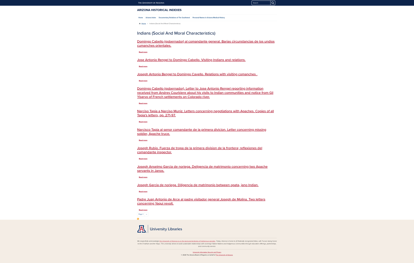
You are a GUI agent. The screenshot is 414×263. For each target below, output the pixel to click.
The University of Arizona (224, 255)
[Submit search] (273, 3)
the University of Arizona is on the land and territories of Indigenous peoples (187, 241)
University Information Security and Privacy (207, 252)
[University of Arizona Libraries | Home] (159, 229)
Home (140, 17)
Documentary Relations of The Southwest (174, 17)
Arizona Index (151, 17)
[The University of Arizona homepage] (151, 3)
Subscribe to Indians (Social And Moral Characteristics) (138, 219)
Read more (143, 52)
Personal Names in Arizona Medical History (209, 17)
